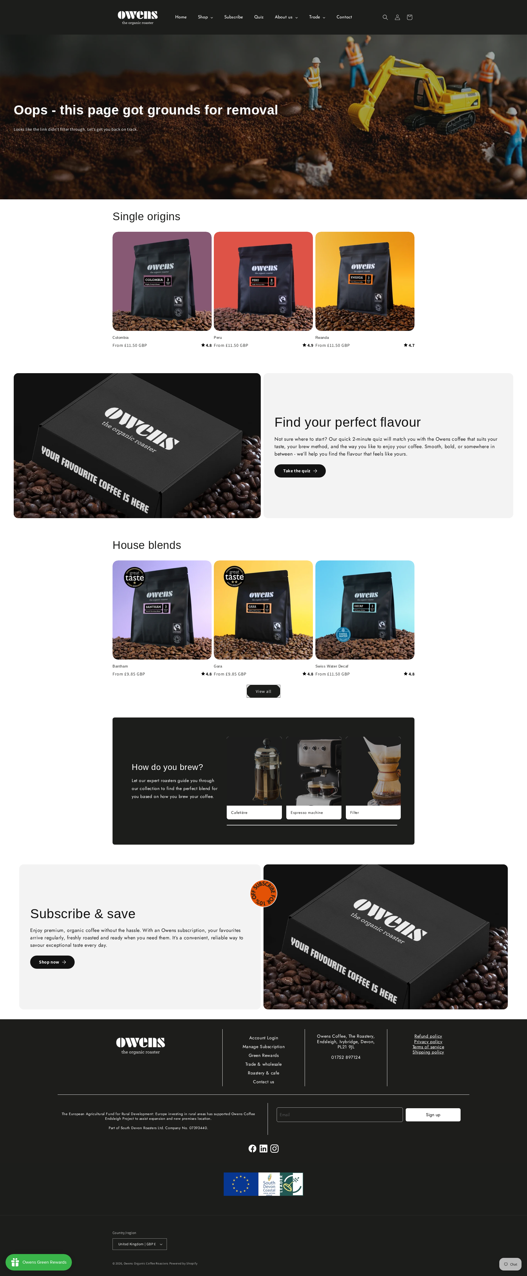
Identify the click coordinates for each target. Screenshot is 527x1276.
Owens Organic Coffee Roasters (146, 1263)
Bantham (120, 666)
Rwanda (322, 338)
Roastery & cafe (263, 1073)
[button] (385, 17)
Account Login (263, 1038)
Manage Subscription (264, 1046)
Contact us (263, 1082)
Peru (218, 338)
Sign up (433, 1115)
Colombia (121, 338)
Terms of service (428, 1047)
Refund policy (428, 1036)
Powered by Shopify (183, 1263)
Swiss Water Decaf (332, 666)
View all (263, 691)
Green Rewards (264, 1055)
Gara (218, 666)
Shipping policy (428, 1052)
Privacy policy (428, 1041)
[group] (254, 778)
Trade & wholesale (263, 1064)
